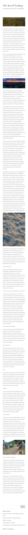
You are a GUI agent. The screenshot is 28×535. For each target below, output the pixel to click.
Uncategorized (20, 8)
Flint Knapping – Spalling (9, 522)
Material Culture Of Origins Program (12, 518)
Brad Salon (6, 8)
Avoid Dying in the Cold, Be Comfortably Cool (14, 525)
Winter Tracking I (7, 520)
